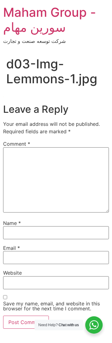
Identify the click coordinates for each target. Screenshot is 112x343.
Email (11, 247)
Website (12, 272)
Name (12, 223)
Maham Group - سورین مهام (49, 20)
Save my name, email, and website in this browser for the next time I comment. (51, 306)
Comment (16, 143)
